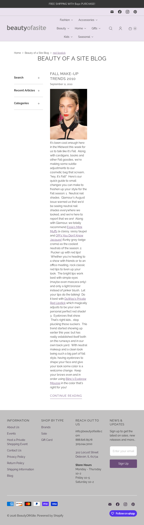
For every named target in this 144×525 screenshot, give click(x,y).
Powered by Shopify (50, 515)
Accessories (86, 20)
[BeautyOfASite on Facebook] (120, 12)
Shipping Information (20, 469)
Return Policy (15, 463)
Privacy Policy (16, 456)
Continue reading (66, 395)
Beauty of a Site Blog (37, 52)
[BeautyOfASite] (27, 28)
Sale (44, 433)
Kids (66, 36)
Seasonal (84, 36)
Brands (46, 427)
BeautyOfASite (26, 515)
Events (11, 433)
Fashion (65, 20)
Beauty (61, 28)
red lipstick (59, 52)
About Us (13, 427)
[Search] (111, 28)
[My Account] (120, 28)
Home (79, 28)
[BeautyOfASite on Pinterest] (135, 12)
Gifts (94, 28)
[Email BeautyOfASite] (112, 12)
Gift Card (47, 440)
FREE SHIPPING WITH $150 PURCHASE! (72, 3)
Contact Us (14, 450)
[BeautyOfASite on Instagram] (127, 12)
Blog (10, 475)
